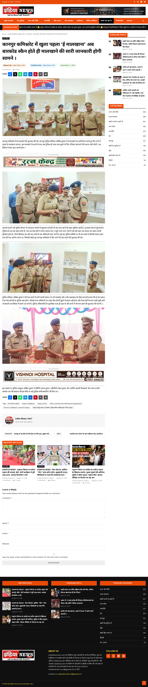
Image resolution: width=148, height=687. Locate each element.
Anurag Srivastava (8, 478)
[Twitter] (138, 2)
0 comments (6, 69)
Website (5, 544)
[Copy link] (46, 74)
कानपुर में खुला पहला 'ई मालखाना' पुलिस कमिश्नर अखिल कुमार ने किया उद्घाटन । (53, 408)
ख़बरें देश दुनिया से (114, 146)
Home (4, 34)
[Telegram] (25, 74)
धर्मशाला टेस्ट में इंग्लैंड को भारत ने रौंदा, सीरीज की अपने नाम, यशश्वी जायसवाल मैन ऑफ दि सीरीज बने (134, 80)
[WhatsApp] (20, 74)
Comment (7, 498)
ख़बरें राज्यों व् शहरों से (116, 122)
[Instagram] (141, 2)
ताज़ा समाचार (113, 117)
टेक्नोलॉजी (119, 21)
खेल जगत (57, 21)
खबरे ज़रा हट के (106, 21)
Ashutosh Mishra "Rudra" (45, 478)
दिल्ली (111, 160)
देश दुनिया (20, 21)
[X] (15, 74)
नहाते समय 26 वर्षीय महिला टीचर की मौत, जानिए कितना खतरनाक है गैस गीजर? (134, 44)
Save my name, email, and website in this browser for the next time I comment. (35, 557)
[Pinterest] (35, 74)
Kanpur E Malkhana (28, 404)
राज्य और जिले (33, 21)
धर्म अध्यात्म (69, 21)
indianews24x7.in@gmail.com (70, 674)
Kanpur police (42, 404)
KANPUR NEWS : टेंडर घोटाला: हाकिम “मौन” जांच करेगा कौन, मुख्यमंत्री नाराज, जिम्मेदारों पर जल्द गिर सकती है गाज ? (52, 472)
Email (5, 534)
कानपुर (111, 141)
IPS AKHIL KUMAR (13, 404)
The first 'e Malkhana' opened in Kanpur (16, 408)
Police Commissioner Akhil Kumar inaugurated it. (66, 404)
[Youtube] (145, 2)
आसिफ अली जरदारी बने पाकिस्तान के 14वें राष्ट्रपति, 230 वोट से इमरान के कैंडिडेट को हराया (134, 93)
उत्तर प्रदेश (6, 38)
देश (110, 136)
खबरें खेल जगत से (114, 155)
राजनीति (47, 21)
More (129, 21)
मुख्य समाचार (8, 21)
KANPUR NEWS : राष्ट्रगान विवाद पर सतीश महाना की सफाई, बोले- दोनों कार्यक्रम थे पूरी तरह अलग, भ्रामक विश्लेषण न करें (18, 472)
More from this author (23, 422)
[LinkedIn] (30, 74)
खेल (110, 151)
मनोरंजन (80, 21)
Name (5, 523)
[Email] (41, 74)
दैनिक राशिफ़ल (92, 21)
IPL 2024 (112, 165)
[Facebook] (134, 2)
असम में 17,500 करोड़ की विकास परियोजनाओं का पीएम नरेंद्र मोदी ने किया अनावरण (134, 57)
